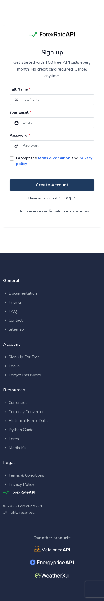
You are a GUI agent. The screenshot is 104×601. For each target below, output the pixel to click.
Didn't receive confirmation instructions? (52, 211)
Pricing (15, 302)
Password (20, 135)
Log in (69, 198)
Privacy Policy (21, 484)
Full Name (20, 89)
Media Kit (17, 448)
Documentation (23, 293)
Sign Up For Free (24, 357)
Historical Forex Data (28, 421)
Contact (16, 320)
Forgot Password (25, 375)
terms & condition (54, 158)
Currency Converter (26, 412)
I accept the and (54, 161)
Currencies (18, 403)
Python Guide (21, 430)
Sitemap (16, 329)
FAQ (13, 311)
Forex (14, 439)
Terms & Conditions (26, 475)
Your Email (20, 112)
